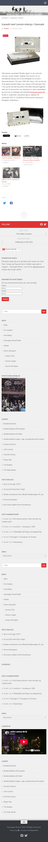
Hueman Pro (34, 830)
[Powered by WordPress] (18, 830)
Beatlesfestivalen (10, 424)
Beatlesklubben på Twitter (13, 434)
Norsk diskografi (10, 351)
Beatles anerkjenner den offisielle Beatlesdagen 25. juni (24, 494)
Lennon (13, 18)
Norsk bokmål (10, 249)
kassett (5, 18)
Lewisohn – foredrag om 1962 (24, 527)
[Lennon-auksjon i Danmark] (11, 151)
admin (6, 28)
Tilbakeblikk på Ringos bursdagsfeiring (27, 532)
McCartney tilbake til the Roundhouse (17, 505)
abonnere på (37, 267)
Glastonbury (18, 542)
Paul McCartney (10, 454)
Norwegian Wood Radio (12, 340)
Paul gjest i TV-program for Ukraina (23, 537)
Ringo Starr (8, 460)
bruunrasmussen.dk (37, 92)
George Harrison (10, 444)
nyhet (20, 18)
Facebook (6, 664)
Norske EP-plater (11, 366)
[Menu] (45, 3)
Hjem (6, 325)
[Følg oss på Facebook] (41, 224)
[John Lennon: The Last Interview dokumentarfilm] (32, 151)
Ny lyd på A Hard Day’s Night (14, 489)
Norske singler (10, 361)
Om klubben (8, 330)
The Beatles (8, 465)
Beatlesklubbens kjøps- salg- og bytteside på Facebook (24, 439)
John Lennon (8, 449)
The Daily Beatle (10, 470)
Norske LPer (10, 356)
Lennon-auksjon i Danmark (11, 158)
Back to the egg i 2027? (12, 484)
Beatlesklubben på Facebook (14, 429)
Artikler (6, 346)
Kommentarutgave (10, 499)
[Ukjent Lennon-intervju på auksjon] (11, 172)
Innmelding (8, 335)
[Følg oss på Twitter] (45, 224)
